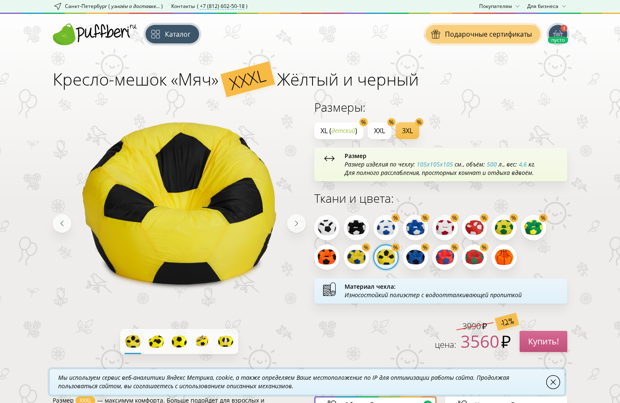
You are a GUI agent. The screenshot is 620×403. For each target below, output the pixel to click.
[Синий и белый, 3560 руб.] (415, 227)
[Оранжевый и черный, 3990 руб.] (327, 257)
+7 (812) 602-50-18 (222, 6)
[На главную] (95, 34)
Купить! (543, 341)
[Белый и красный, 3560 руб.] (445, 227)
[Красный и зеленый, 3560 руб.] (474, 257)
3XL (407, 130)
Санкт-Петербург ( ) (114, 6)
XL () (339, 130)
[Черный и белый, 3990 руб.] (356, 227)
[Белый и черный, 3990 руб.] (327, 227)
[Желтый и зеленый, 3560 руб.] (504, 227)
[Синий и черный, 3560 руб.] (415, 257)
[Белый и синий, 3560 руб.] (386, 227)
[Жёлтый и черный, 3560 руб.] (386, 257)
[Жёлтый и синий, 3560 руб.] (356, 257)
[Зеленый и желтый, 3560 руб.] (533, 227)
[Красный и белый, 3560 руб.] (474, 227)
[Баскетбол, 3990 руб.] (504, 257)
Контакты (209, 6)
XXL (379, 130)
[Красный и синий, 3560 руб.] (445, 257)
